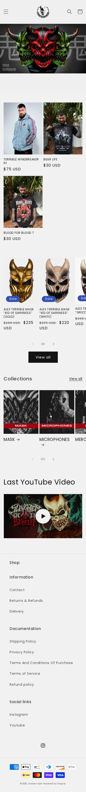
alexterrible (35, 783)
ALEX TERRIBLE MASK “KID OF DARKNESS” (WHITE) (54, 313)
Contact (17, 590)
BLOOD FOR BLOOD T (19, 233)
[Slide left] (32, 344)
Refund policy (22, 684)
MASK (9, 439)
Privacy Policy (22, 652)
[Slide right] (53, 344)
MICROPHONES (54, 439)
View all (43, 357)
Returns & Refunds (26, 600)
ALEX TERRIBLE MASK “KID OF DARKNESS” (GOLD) (19, 313)
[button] (6, 11)
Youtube (17, 725)
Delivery (17, 611)
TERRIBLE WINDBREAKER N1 (21, 161)
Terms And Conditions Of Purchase (41, 662)
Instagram (19, 714)
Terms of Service (25, 673)
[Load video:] (43, 516)
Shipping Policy (23, 641)
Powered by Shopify (54, 783)
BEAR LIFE (50, 159)
